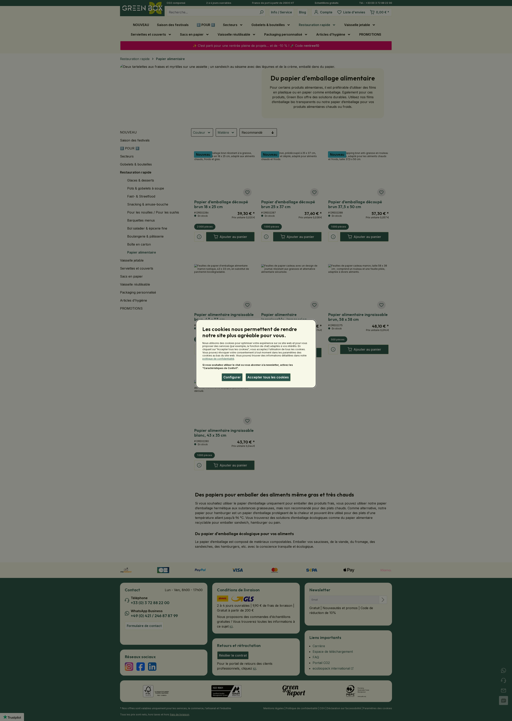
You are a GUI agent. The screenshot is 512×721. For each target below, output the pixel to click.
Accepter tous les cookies (268, 377)
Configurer (232, 377)
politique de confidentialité (218, 358)
